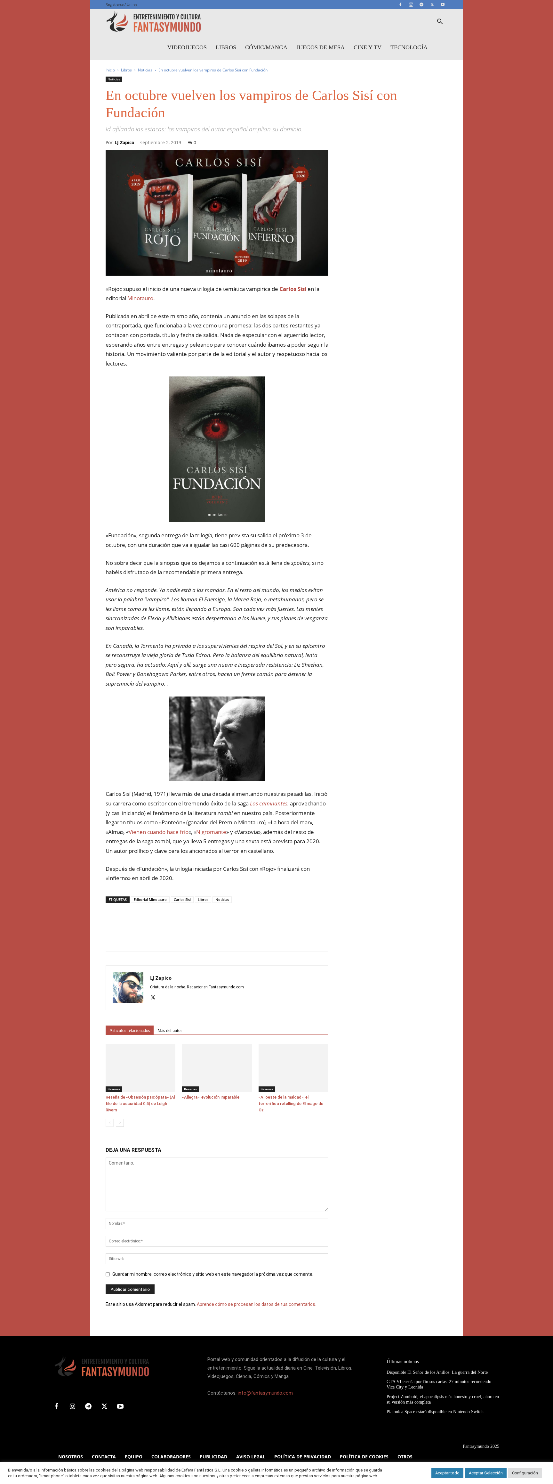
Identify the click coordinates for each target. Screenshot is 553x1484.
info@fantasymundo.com (265, 1393)
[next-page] (120, 1123)
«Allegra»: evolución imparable (210, 1097)
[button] (439, 22)
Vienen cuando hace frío (158, 832)
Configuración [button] (525, 1473)
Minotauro (140, 298)
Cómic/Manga (266, 47)
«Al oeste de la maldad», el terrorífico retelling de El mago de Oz (291, 1103)
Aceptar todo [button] (447, 1473)
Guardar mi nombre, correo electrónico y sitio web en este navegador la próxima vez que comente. (212, 1274)
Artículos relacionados (129, 1030)
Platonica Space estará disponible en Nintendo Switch (435, 1411)
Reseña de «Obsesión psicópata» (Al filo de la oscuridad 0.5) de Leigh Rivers (140, 1103)
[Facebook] (400, 4)
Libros (226, 47)
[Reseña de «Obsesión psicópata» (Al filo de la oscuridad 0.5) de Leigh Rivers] (140, 1068)
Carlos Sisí (182, 899)
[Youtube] (442, 4)
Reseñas (114, 1089)
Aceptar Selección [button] (486, 1473)
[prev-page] (110, 1123)
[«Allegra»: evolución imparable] (217, 1068)
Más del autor (169, 1030)
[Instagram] (411, 4)
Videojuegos (187, 47)
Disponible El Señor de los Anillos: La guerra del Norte (437, 1372)
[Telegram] (421, 4)
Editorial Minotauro (150, 899)
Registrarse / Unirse (121, 4)
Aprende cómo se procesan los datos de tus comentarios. (256, 1304)
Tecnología (409, 47)
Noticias (145, 70)
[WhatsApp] (156, 938)
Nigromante (211, 832)
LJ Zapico (124, 142)
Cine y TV (367, 47)
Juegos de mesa (320, 47)
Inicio (110, 70)
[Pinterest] (141, 938)
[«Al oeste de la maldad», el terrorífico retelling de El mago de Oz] (293, 1068)
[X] (432, 4)
